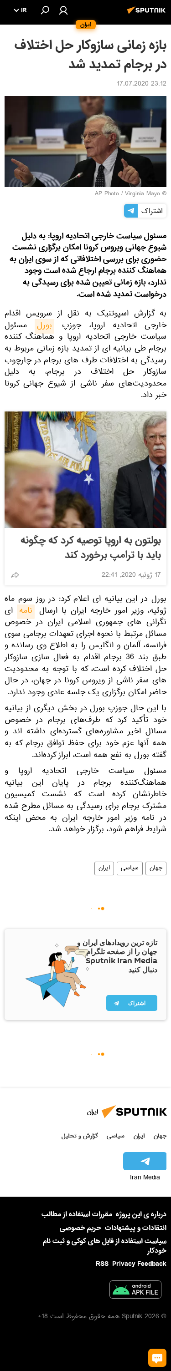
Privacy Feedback (139, 1264)
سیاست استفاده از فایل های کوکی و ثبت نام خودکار (104, 1246)
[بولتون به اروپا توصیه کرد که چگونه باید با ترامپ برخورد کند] (85, 469)
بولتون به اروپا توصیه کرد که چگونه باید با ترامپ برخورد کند (91, 548)
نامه (25, 611)
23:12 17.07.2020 (141, 84)
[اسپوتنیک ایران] (148, 15)
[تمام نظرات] (157, 1358)
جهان (156, 868)
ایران (104, 868)
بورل (44, 326)
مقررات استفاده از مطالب (76, 1214)
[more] (15, 575)
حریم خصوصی (80, 1228)
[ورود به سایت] (63, 10)
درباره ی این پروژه (141, 1214)
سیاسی (130, 868)
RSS (102, 1264)
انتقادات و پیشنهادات (135, 1228)
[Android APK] (135, 1291)
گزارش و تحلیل (80, 1136)
